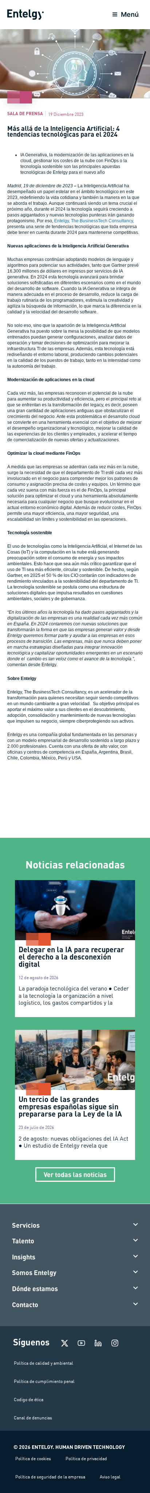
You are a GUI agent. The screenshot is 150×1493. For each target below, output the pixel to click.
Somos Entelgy (34, 1273)
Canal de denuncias (33, 1417)
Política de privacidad (86, 1458)
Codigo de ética (28, 1399)
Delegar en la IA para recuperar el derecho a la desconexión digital (71, 956)
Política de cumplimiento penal (44, 1381)
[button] (75, 1226)
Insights (23, 1257)
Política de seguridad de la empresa (50, 1477)
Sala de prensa (25, 113)
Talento (23, 1241)
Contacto (25, 1305)
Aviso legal (110, 1477)
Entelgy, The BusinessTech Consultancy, (94, 220)
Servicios (26, 1225)
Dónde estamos (35, 1289)
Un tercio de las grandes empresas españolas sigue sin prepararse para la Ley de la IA (70, 1106)
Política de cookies (33, 1458)
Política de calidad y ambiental (43, 1363)
